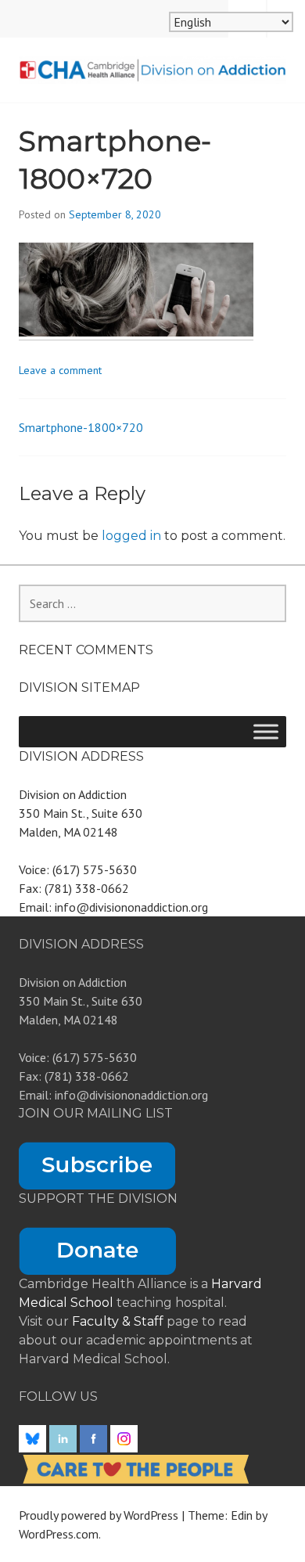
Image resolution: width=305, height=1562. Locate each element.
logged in (131, 535)
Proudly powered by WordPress (98, 1515)
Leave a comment (60, 370)
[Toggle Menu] (265, 731)
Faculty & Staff (119, 1321)
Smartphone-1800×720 (81, 427)
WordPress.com (59, 1534)
